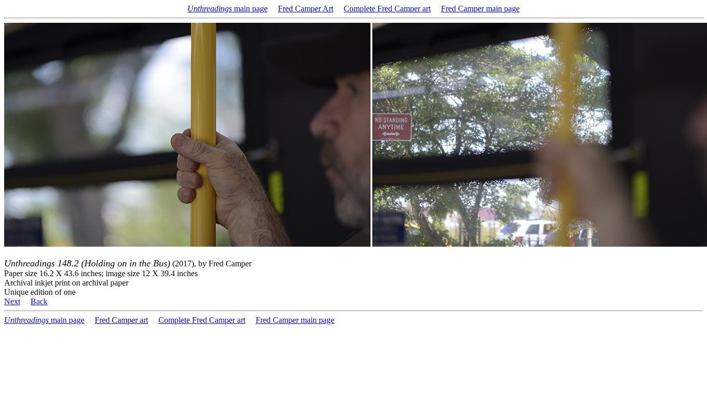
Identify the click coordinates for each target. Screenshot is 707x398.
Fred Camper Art (305, 8)
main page (227, 8)
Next (12, 301)
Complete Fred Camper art (387, 8)
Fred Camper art (121, 320)
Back (39, 301)
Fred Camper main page (480, 8)
